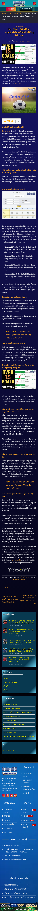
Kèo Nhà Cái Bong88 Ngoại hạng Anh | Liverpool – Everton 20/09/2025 (21, 631)
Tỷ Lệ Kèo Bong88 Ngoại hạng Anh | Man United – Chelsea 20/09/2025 (22, 622)
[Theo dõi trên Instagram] (7, 795)
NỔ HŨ (5, 686)
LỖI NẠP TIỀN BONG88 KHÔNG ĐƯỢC (18, 712)
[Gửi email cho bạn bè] (21, 569)
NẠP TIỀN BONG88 (10, 720)
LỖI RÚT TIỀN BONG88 (11, 716)
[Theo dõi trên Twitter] (11, 795)
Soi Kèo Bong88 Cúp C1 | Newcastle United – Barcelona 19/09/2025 (22, 641)
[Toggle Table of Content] (16, 121)
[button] (3, 3)
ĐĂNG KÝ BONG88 (10, 704)
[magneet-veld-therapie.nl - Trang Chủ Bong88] (19, 3)
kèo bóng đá (16, 560)
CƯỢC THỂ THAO (10, 682)
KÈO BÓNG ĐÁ (15, 14)
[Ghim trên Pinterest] (24, 569)
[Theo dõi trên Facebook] (3, 795)
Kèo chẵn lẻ (6, 131)
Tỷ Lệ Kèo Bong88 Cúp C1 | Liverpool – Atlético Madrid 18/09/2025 (19, 660)
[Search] (34, 3)
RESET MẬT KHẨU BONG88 (13, 725)
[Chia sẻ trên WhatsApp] (9, 569)
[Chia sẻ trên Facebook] (13, 569)
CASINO (6, 678)
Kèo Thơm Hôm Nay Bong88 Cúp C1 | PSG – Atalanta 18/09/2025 (21, 650)
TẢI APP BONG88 (9, 733)
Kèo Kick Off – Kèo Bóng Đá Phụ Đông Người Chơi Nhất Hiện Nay (20, 484)
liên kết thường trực (19, 579)
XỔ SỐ (5, 690)
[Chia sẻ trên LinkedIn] (28, 569)
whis (28, 41)
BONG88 (5, 14)
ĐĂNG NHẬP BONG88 (11, 708)
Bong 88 (18, 84)
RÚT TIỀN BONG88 (10, 728)
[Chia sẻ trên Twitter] (17, 569)
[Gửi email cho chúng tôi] (15, 795)
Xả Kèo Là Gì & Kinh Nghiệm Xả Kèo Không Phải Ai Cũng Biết (18, 334)
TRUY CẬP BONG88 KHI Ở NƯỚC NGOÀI (19, 737)
